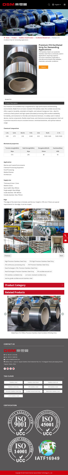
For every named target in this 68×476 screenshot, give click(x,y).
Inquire (43, 67)
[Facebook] (5, 368)
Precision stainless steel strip (13, 391)
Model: (7, 99)
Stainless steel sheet (33, 382)
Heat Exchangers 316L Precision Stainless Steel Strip (21, 268)
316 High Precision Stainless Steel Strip (41, 261)
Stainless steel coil (53, 382)
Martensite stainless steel (53, 391)
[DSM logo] (16, 350)
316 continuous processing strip (15, 265)
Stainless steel (13, 382)
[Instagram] (13, 368)
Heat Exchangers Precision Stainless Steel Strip (19, 271)
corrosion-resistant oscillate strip (35, 275)
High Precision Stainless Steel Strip (15, 261)
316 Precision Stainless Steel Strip (38, 265)
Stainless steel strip (13, 387)
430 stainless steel (33, 387)
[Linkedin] (8, 368)
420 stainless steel (53, 387)
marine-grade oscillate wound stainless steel (18, 278)
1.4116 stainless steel (13, 396)
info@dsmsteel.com (14, 359)
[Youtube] (11, 368)
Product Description (11, 103)
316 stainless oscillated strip (13, 275)
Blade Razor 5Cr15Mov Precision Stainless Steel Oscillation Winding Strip (34, 333)
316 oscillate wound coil (44, 271)
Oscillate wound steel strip (33, 391)
